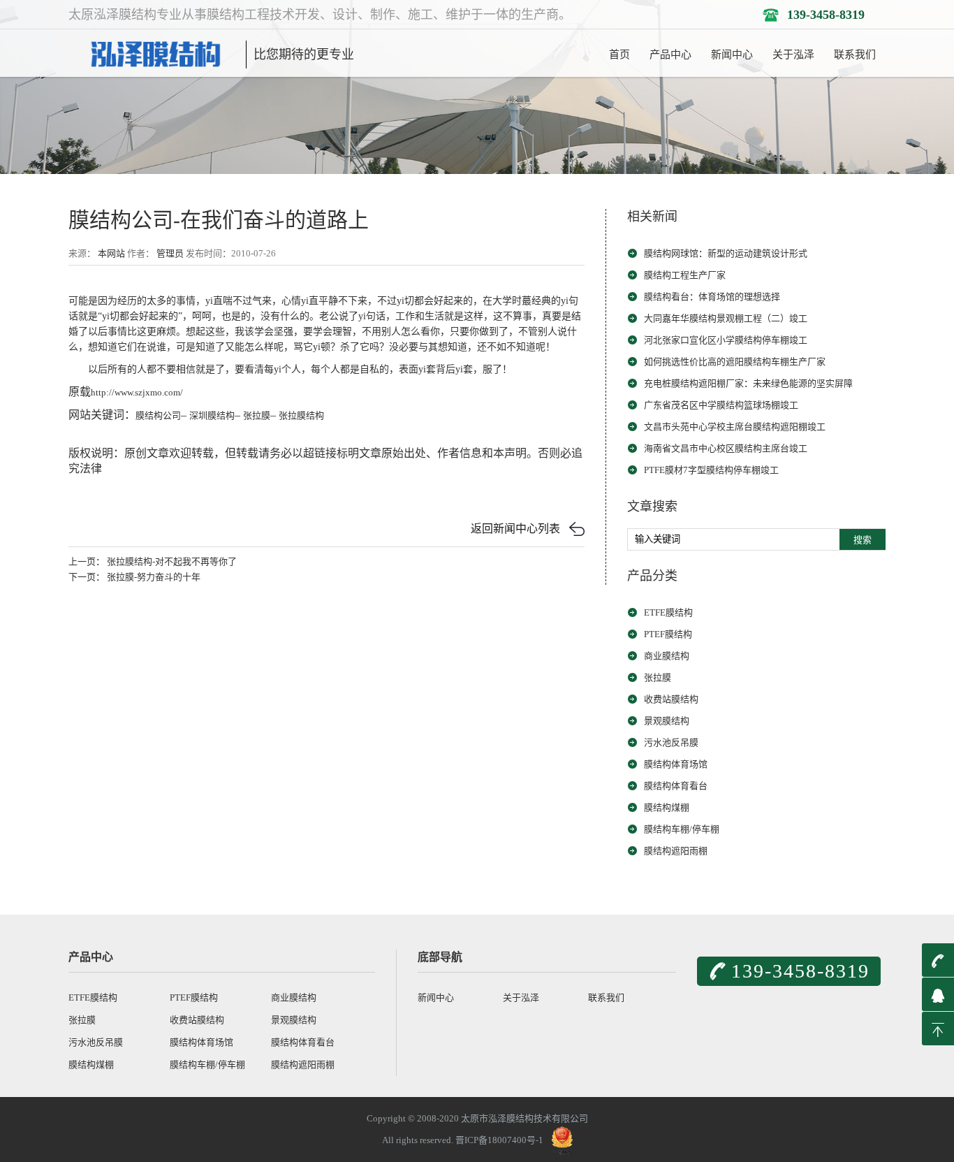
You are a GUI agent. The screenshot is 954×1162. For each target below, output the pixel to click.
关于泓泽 (793, 54)
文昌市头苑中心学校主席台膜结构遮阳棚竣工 (734, 426)
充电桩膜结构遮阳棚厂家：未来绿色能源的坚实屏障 (748, 383)
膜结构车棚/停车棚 (681, 829)
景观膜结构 (666, 721)
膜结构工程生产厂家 (685, 275)
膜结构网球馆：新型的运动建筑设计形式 (725, 253)
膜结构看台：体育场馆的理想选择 (712, 296)
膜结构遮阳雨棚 (675, 850)
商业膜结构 (666, 656)
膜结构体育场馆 (675, 764)
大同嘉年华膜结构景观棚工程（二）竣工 (725, 318)
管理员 (170, 253)
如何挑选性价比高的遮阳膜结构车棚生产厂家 (734, 361)
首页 (619, 54)
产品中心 (670, 54)
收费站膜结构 (671, 699)
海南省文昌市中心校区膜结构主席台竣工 (725, 448)
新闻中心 (732, 54)
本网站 (111, 253)
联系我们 (855, 54)
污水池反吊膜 (671, 742)
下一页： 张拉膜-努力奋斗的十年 (134, 577)
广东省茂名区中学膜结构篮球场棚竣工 (721, 405)
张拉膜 (657, 677)
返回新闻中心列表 (515, 529)
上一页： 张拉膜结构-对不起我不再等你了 (152, 561)
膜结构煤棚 (666, 807)
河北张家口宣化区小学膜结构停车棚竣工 (725, 340)
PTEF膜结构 (668, 634)
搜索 (862, 540)
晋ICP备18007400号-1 (499, 1140)
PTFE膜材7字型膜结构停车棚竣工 (711, 470)
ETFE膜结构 (668, 612)
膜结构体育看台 (675, 785)
